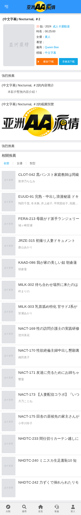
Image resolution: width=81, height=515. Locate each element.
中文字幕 (50, 52)
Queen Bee (52, 47)
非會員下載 (68, 61)
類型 (32, 163)
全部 (6, 163)
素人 (47, 36)
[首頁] (6, 6)
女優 (19, 163)
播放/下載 (48, 61)
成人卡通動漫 (61, 26)
